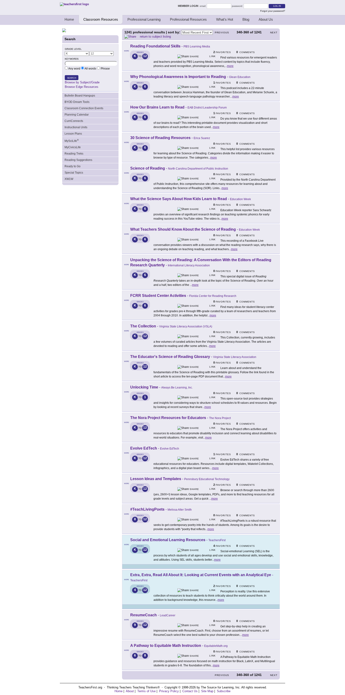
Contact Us (190, 691)
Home (69, 19)
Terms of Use (146, 691)
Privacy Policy (169, 691)
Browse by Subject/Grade (82, 82)
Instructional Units (76, 127)
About (130, 691)
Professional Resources (188, 19)
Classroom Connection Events (84, 108)
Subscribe (223, 691)
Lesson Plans (73, 133)
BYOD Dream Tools (77, 102)
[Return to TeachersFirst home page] (74, 4)
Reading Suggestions (78, 160)
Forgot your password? (272, 11)
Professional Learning (144, 19)
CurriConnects (74, 121)
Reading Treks (74, 153)
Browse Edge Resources (81, 87)
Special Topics (74, 172)
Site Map (207, 691)
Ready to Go (72, 166)
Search (71, 78)
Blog (245, 19)
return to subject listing (155, 36)
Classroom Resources (100, 19)
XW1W (69, 179)
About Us (266, 19)
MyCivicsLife (73, 147)
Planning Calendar (77, 114)
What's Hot (224, 19)
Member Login (189, 5)
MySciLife (72, 141)
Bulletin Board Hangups (80, 95)
